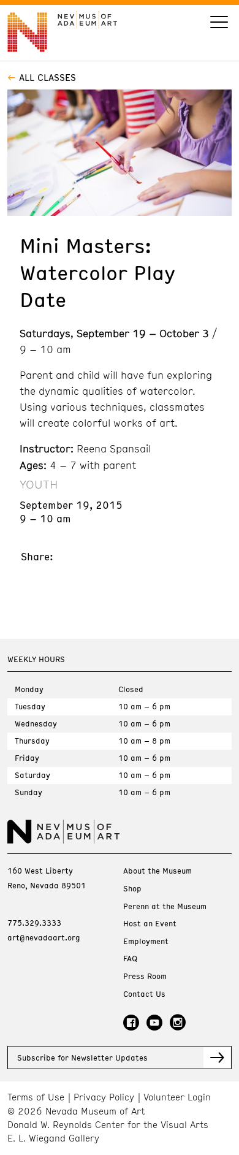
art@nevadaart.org (43, 937)
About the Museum (157, 870)
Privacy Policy (104, 1097)
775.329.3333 (34, 923)
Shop (132, 888)
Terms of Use (35, 1097)
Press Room (145, 976)
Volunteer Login (177, 1097)
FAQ (130, 958)
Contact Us (144, 994)
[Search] (219, 23)
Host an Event (149, 923)
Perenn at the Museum (165, 906)
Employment (146, 941)
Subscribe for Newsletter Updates (82, 1057)
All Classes (47, 77)
